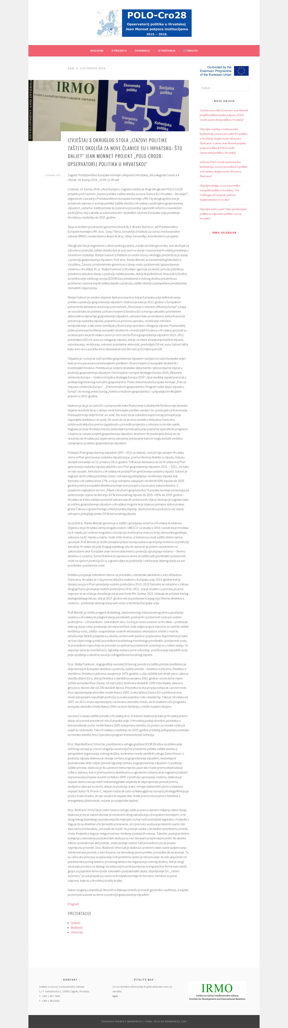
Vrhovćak (76, 932)
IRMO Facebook (224, 232)
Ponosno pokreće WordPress (122, 1021)
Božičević (77, 927)
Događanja (142, 50)
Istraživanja (166, 50)
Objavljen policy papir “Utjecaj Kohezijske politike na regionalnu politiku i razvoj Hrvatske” (223, 213)
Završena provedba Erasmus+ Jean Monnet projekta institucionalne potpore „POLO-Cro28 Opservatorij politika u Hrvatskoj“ (224, 115)
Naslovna (96, 50)
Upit (115, 996)
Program (73, 904)
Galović (75, 923)
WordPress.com (176, 1021)
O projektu (119, 50)
